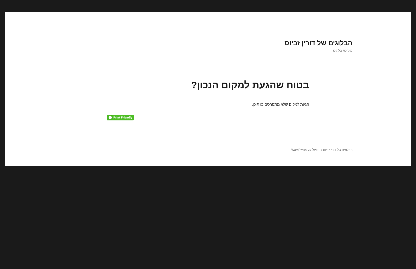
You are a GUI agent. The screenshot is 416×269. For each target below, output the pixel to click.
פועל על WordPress (304, 150)
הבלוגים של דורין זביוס (318, 43)
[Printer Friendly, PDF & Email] (120, 117)
